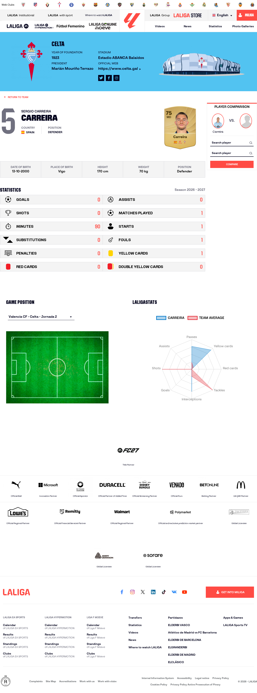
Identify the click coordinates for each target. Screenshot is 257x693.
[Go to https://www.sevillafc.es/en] (228, 5)
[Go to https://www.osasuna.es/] (47, 5)
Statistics (215, 26)
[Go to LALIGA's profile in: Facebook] (121, 592)
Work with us (87, 681)
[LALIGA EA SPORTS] (18, 26)
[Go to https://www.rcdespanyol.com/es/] (180, 5)
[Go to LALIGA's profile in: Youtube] (184, 592)
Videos (160, 26)
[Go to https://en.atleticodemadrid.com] (35, 5)
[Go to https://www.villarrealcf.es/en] (252, 5)
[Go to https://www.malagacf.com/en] (132, 5)
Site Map (51, 681)
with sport (60, 15)
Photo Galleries (243, 26)
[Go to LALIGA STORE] (187, 15)
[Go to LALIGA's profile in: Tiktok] (163, 592)
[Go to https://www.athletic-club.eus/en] (23, 5)
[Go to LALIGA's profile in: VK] (174, 592)
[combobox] (232, 142)
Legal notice (202, 678)
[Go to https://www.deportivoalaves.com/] (71, 5)
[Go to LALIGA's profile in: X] (101, 78)
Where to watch (98, 15)
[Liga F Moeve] (70, 26)
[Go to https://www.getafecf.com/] (108, 5)
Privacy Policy (220, 678)
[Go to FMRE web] (5, 681)
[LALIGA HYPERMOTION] (44, 26)
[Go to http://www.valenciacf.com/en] (240, 5)
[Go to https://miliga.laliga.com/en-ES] (247, 15)
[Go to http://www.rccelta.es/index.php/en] (59, 5)
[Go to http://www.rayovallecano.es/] (156, 5)
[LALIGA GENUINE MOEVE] (103, 26)
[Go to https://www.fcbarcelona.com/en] (96, 5)
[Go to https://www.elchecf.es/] (84, 5)
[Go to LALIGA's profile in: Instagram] (116, 78)
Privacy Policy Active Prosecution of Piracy (195, 684)
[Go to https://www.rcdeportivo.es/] (168, 5)
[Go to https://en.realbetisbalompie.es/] (192, 5)
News (187, 26)
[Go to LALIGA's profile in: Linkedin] (153, 592)
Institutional (20, 15)
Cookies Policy (158, 684)
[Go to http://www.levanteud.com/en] (120, 5)
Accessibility (184, 678)
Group (160, 15)
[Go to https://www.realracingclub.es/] (144, 5)
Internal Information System (158, 678)
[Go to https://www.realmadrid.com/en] (204, 5)
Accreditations (67, 681)
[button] (18, 26)
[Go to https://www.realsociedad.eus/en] (216, 5)
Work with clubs (107, 681)
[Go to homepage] (132, 30)
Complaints (36, 681)
